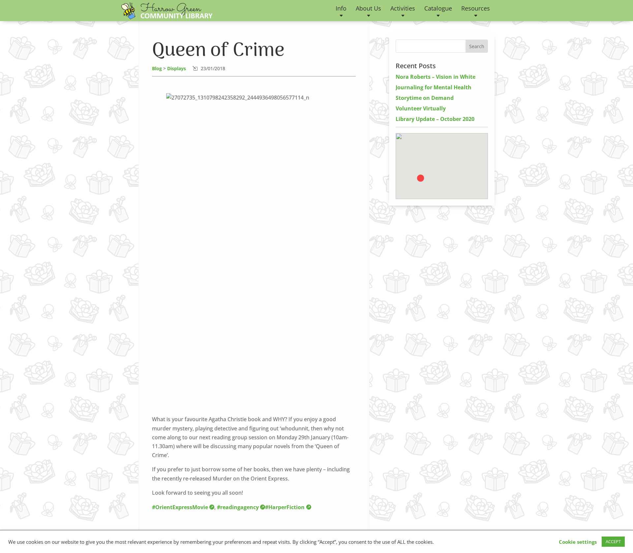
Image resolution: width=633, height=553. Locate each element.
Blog (157, 68)
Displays (176, 68)
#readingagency (238, 507)
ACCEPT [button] (613, 541)
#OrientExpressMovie (180, 507)
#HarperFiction (285, 507)
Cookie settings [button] (578, 542)
